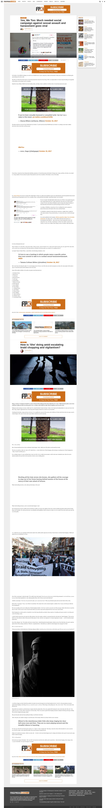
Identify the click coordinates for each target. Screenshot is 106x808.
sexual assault (51, 312)
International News (81, 795)
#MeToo (21, 147)
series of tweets (17, 195)
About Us (57, 1)
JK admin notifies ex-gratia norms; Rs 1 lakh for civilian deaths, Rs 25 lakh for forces (21, 776)
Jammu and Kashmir (72, 790)
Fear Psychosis (29, 756)
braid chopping (22, 756)
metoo (41, 312)
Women (63, 756)
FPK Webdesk (28, 28)
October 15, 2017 (51, 121)
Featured (35, 756)
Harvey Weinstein (35, 312)
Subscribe (62, 1)
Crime (70, 793)
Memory (46, 1)
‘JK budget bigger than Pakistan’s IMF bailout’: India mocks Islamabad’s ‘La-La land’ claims (64, 776)
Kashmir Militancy (80, 792)
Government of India (88, 793)
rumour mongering (50, 756)
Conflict (89, 790)
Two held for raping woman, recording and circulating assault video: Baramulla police (64, 331)
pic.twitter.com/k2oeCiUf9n (43, 117)
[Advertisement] (43, 136)
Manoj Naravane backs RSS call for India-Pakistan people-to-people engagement (42, 775)
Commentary (39, 1)
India (85, 790)
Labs (34, 1)
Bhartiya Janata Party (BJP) (77, 793)
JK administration (72, 795)
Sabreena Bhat (28, 350)
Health (93, 792)
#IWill (20, 258)
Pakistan (86, 792)
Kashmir (81, 790)
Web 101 (51, 1)
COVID (90, 792)
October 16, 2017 (53, 262)
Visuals (29, 1)
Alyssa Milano (22, 312)
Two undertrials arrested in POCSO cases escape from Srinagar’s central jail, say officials (21, 331)
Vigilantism (58, 756)
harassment (28, 312)
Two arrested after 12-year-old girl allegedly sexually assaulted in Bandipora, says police (43, 331)
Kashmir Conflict (42, 756)
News (19, 1)
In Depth (24, 1)
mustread (45, 312)
